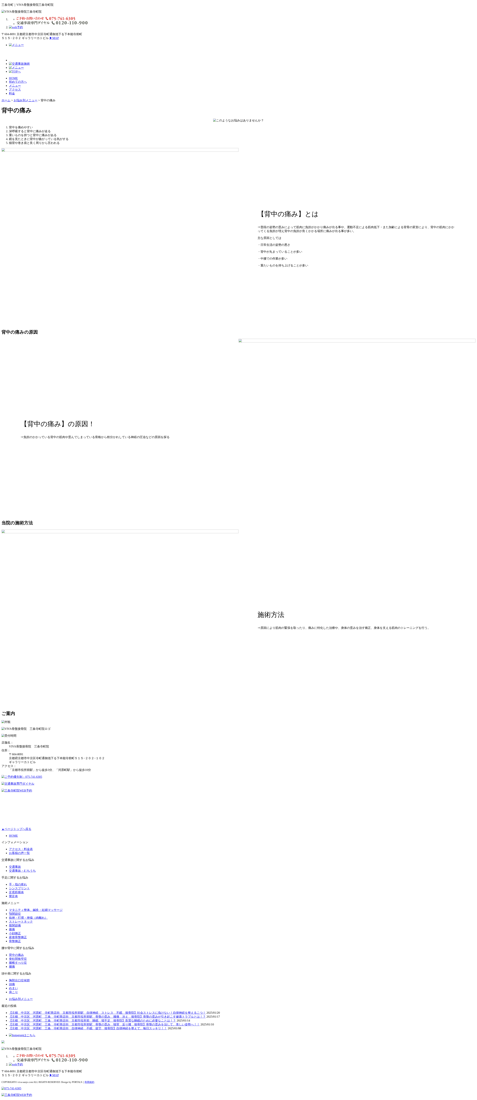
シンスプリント (19, 888)
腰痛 (12, 966)
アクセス (15, 89)
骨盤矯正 (15, 941)
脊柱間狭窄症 (18, 958)
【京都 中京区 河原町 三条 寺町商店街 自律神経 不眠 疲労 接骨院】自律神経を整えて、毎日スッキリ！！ (88, 1028)
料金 (12, 93)
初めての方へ (18, 81)
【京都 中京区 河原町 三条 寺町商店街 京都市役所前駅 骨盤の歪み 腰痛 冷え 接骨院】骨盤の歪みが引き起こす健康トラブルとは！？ (107, 1016)
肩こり (13, 992)
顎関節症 (15, 913)
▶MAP (54, 38)
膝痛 (12, 929)
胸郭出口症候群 (19, 980)
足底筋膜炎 (16, 892)
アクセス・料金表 (21, 849)
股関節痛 (15, 925)
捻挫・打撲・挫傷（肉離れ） (28, 917)
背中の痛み (16, 954)
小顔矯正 (15, 933)
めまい (13, 988)
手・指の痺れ (18, 884)
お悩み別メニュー (21, 999)
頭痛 (12, 984)
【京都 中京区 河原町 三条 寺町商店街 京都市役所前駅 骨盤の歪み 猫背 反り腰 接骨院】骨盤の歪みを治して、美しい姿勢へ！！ (104, 1024)
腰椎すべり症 (18, 962)
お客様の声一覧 (19, 853)
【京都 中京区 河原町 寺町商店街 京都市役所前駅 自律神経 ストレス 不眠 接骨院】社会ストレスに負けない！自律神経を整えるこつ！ (107, 1012)
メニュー (15, 85)
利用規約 (89, 1082)
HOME (13, 78)
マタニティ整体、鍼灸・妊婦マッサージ (36, 909)
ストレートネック (21, 921)
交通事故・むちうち (22, 870)
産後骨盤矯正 (18, 937)
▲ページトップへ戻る (16, 829)
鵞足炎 (13, 896)
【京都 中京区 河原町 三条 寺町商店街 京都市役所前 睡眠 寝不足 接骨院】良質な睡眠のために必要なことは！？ (92, 1020)
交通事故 (15, 866)
